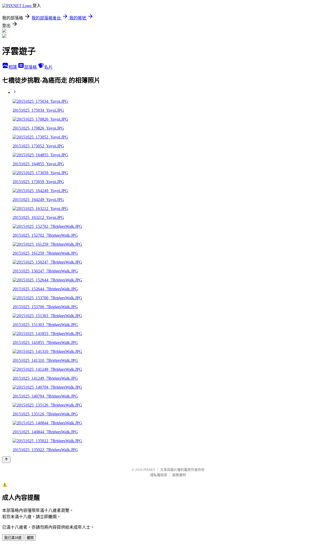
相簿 (13, 67)
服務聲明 (179, 475)
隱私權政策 (158, 475)
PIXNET (149, 470)
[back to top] (6, 459)
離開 (30, 538)
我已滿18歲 (13, 538)
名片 (48, 67)
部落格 (31, 67)
